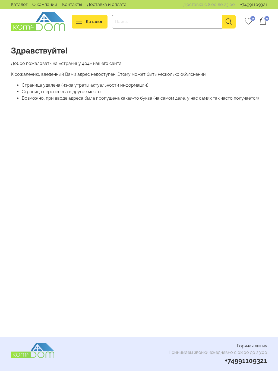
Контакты (72, 4)
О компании (44, 4)
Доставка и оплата (107, 4)
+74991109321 (253, 4)
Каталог (19, 4)
